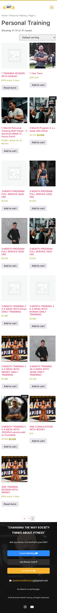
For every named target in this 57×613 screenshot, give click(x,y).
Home (4, 15)
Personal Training (18, 15)
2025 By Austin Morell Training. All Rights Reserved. (28, 597)
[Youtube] (32, 607)
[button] (51, 7)
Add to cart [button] (38, 84)
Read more (10, 87)
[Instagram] (25, 607)
